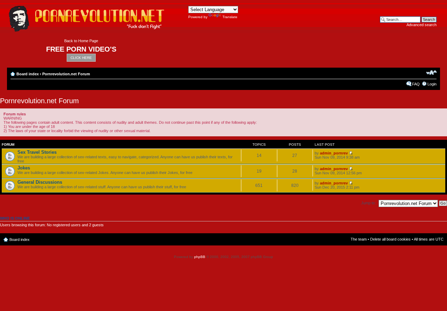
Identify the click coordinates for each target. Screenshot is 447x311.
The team (359, 239)
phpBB (199, 257)
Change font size (431, 72)
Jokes (23, 167)
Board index (27, 74)
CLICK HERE (81, 58)
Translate (229, 17)
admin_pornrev (334, 153)
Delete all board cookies (390, 239)
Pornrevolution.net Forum (66, 74)
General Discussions (39, 182)
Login (432, 84)
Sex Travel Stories (37, 152)
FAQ (416, 84)
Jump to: (368, 203)
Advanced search (421, 25)
